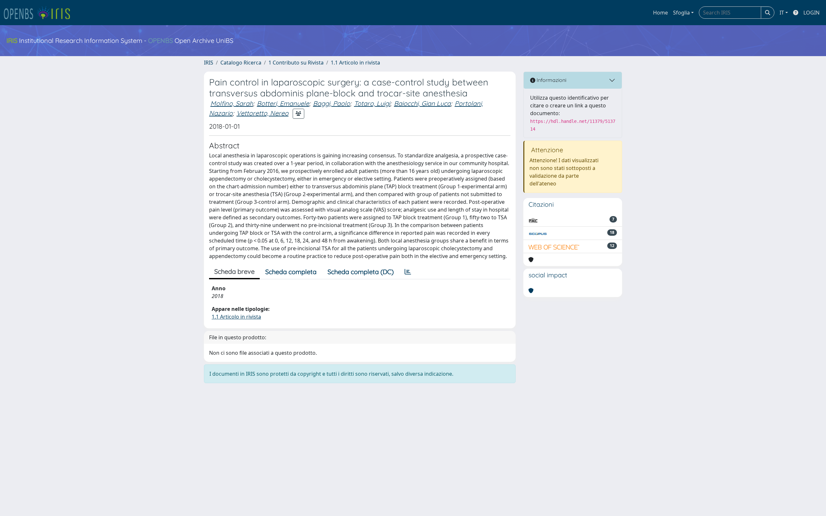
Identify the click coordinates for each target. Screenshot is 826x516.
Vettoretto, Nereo (262, 113)
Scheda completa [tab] (291, 272)
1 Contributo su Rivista (296, 62)
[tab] (408, 272)
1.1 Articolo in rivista (355, 62)
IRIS (208, 62)
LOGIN (811, 12)
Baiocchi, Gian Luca (422, 103)
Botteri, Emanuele (283, 103)
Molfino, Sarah (231, 103)
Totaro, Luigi (372, 103)
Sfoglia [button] (681, 12)
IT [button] (782, 12)
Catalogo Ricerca (240, 62)
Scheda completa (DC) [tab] (360, 272)
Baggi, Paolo (331, 103)
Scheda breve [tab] (234, 271)
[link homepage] (40, 12)
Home (660, 12)
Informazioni (550, 80)
